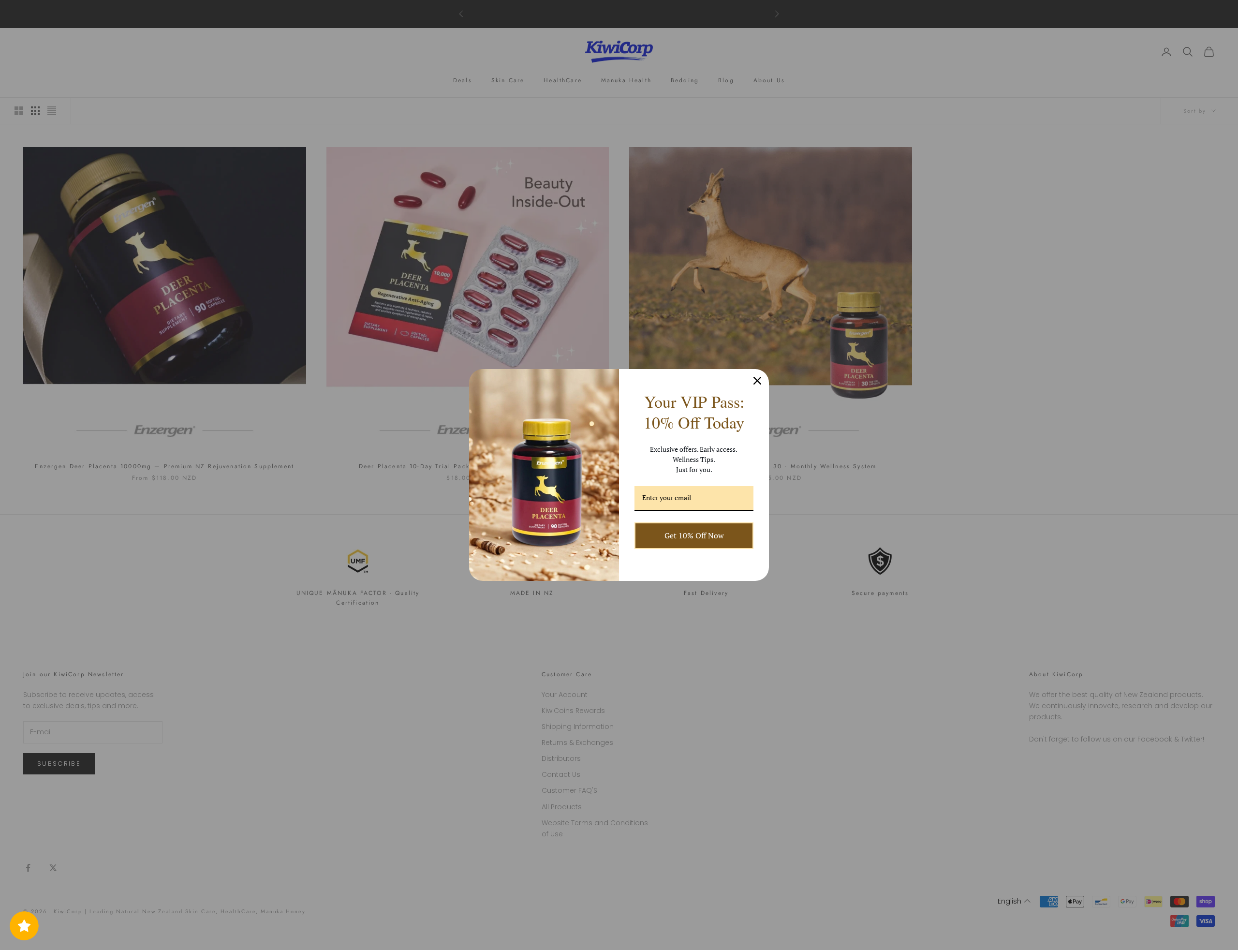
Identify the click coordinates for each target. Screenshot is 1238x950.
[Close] (757, 380)
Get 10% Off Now (694, 535)
